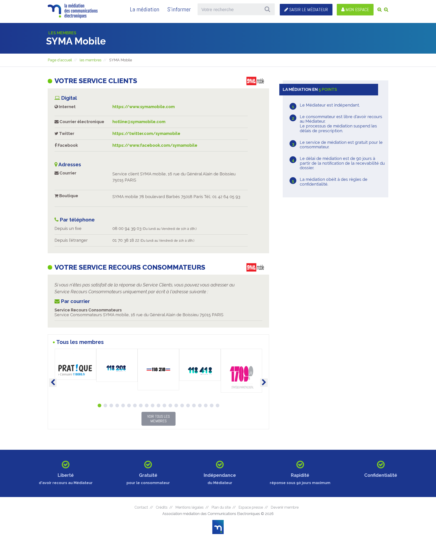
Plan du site (221, 507)
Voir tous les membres (158, 419)
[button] (99, 405)
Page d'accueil (60, 60)
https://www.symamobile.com (143, 106)
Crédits (162, 507)
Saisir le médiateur (308, 9)
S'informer (179, 9)
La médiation (144, 9)
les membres (91, 60)
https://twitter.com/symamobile (146, 133)
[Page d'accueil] (73, 17)
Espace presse (250, 507)
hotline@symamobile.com (138, 121)
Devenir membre (285, 507)
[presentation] (53, 382)
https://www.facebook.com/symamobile (154, 145)
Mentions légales (189, 507)
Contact (141, 507)
